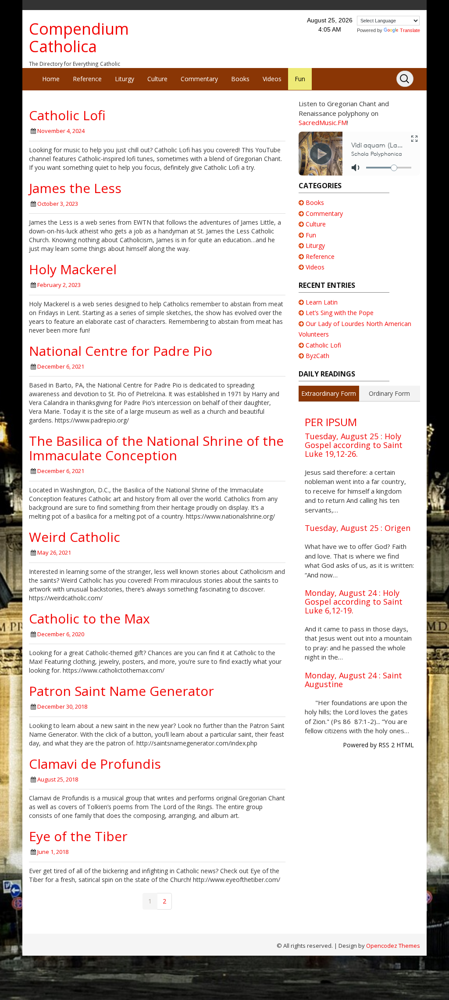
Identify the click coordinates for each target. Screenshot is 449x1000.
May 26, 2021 (54, 552)
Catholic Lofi (67, 115)
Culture (157, 79)
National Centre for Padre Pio (120, 351)
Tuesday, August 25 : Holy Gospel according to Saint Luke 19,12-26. (354, 445)
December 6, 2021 (60, 366)
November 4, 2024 (61, 131)
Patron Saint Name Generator (121, 691)
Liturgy (124, 79)
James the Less (75, 188)
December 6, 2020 (60, 634)
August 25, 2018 (57, 779)
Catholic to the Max (89, 618)
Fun (300, 79)
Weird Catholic (74, 537)
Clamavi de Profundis (95, 764)
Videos (272, 79)
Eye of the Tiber (78, 836)
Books (240, 79)
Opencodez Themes (393, 946)
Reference (87, 79)
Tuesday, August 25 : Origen (357, 528)
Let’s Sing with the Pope (340, 312)
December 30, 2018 (62, 706)
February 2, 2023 (59, 285)
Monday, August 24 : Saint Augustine (353, 679)
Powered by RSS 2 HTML (378, 745)
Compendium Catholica (79, 37)
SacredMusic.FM (323, 122)
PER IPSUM (331, 422)
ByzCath (317, 355)
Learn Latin (322, 302)
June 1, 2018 (52, 852)
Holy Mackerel (73, 269)
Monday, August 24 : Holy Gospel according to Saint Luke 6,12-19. (354, 602)
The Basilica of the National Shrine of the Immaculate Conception (156, 448)
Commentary (199, 79)
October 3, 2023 (57, 204)
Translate (410, 30)
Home (51, 79)
